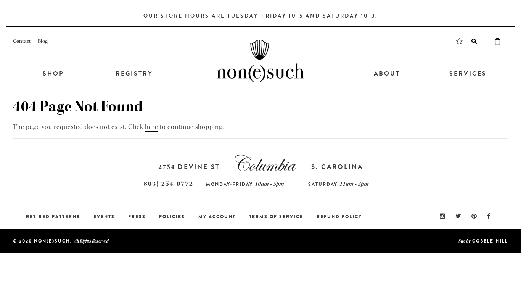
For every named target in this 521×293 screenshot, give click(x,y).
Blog (43, 41)
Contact (22, 41)
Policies (172, 216)
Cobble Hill (490, 241)
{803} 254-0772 (167, 184)
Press (137, 216)
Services (468, 73)
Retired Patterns (53, 216)
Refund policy (339, 216)
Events (104, 216)
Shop (53, 73)
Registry (134, 73)
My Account (217, 216)
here (151, 127)
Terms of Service (276, 216)
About (387, 73)
